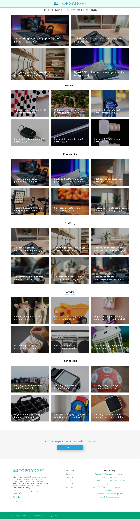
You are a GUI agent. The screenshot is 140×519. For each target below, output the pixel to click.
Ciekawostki (47, 10)
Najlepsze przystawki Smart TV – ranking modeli (69, 209)
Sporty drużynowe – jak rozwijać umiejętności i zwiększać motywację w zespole (106, 386)
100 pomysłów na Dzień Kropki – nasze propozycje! (30, 111)
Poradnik (80, 10)
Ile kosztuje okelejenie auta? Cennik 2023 (29, 140)
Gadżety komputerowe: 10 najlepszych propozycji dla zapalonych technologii (108, 415)
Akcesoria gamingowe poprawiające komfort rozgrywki (36, 40)
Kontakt (16, 501)
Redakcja (17, 497)
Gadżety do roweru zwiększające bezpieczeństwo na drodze (109, 278)
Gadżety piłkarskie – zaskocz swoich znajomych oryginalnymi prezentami (29, 386)
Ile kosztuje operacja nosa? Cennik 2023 (68, 140)
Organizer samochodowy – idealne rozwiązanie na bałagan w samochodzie (28, 415)
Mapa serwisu (38, 516)
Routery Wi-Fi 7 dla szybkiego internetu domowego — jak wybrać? (110, 209)
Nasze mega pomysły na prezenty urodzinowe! (27, 346)
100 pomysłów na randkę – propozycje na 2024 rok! (68, 111)
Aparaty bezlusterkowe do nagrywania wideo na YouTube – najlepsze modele (29, 209)
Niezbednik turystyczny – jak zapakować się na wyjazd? (69, 415)
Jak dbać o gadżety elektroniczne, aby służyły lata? (98, 40)
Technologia (92, 10)
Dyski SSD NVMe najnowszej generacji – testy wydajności (99, 74)
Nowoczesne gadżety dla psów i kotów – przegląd (67, 278)
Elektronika (60, 10)
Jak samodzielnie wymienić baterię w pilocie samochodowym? (28, 278)
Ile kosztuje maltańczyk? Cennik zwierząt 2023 (107, 111)
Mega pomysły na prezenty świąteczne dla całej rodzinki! (109, 317)
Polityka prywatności (18, 516)
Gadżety (71, 10)
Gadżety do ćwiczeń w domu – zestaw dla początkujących (109, 249)
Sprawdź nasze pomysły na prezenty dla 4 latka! (68, 317)
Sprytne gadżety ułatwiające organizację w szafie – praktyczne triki (38, 74)
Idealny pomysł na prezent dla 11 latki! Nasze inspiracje (29, 317)
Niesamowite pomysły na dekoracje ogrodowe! (107, 346)
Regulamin (53, 516)
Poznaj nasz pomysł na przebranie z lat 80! (66, 346)
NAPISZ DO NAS (69, 447)
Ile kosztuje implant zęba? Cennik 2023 (108, 140)
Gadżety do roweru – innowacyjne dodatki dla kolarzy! (67, 386)
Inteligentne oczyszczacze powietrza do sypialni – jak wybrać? (108, 180)
